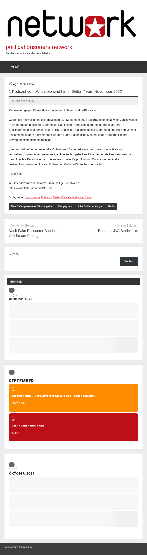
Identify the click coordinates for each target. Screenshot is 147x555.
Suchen (14, 254)
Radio (56, 197)
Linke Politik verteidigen (90, 206)
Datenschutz (11, 546)
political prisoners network (39, 47)
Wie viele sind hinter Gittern (76, 197)
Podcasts (46, 197)
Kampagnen (65, 206)
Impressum (25, 546)
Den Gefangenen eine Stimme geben (32, 206)
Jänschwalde (32, 197)
